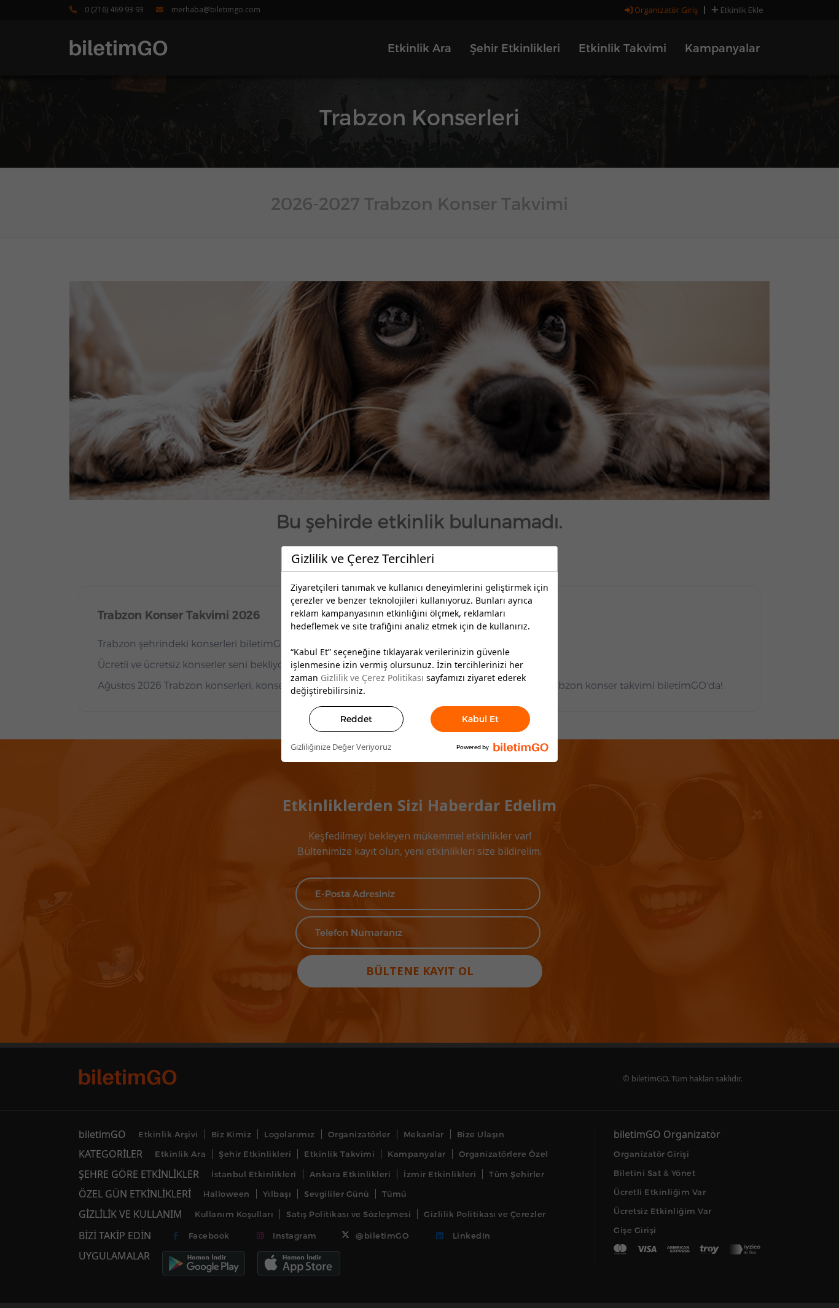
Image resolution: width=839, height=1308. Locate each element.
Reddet (356, 719)
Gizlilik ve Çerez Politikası (372, 677)
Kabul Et (480, 719)
